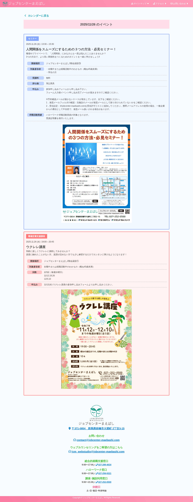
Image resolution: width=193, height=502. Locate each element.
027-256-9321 (104, 473)
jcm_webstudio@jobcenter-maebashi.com (98, 451)
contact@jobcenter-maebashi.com (98, 440)
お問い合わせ (179, 3)
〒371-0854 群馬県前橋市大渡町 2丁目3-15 (98, 428)
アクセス (160, 3)
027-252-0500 (104, 482)
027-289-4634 (104, 465)
